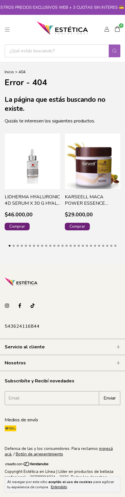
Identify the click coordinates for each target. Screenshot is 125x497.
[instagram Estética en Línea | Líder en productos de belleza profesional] (7, 306)
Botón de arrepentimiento (39, 454)
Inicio (9, 72)
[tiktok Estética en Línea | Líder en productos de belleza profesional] (32, 306)
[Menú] (7, 29)
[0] (117, 29)
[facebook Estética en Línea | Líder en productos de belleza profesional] (19, 306)
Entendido (59, 487)
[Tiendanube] (27, 465)
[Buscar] (114, 50)
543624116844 (22, 326)
